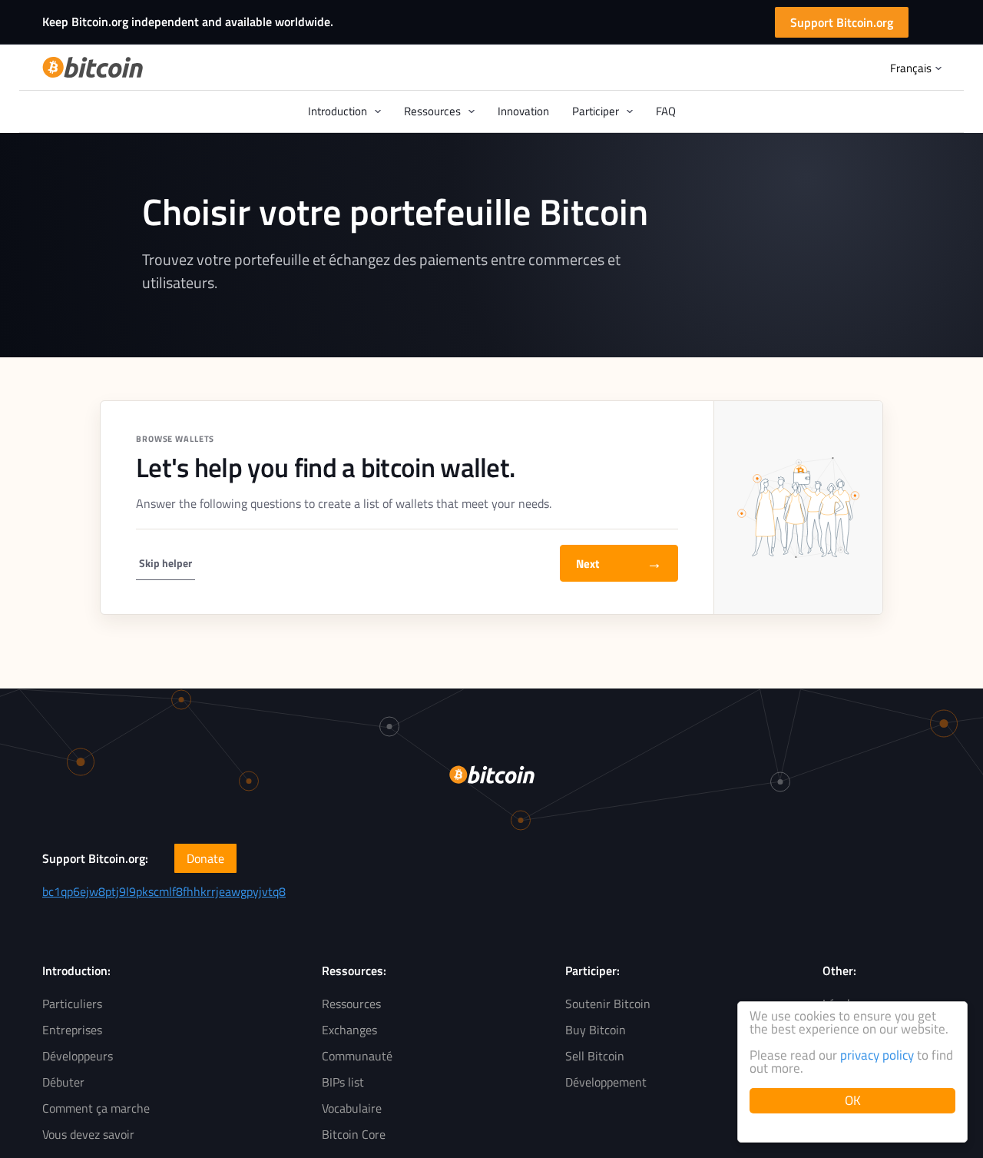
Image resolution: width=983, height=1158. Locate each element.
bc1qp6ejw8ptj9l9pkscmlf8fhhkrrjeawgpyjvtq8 (164, 891)
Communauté (357, 1056)
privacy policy (877, 1055)
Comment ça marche (96, 1108)
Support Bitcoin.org (841, 22)
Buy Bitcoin (595, 1029)
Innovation (523, 111)
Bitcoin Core (354, 1134)
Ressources (351, 1003)
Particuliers (72, 1003)
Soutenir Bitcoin (607, 1003)
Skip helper (165, 563)
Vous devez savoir (88, 1134)
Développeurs (77, 1056)
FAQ (666, 111)
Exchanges (349, 1029)
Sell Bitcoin (594, 1056)
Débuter (63, 1082)
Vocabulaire (352, 1108)
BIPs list (343, 1082)
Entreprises (72, 1029)
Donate (205, 858)
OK (853, 1100)
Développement (606, 1082)
